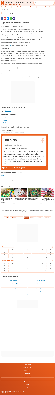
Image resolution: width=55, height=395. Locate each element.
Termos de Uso (27, 381)
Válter (9, 45)
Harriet (32, 217)
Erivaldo (5, 120)
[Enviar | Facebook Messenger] (8, 18)
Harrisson (46, 217)
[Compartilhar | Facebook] (2, 18)
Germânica (8, 111)
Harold (4, 122)
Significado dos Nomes (5, 9)
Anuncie (27, 379)
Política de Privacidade (27, 376)
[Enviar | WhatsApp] (11, 18)
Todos (46, 257)
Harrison (39, 217)
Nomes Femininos (8, 247)
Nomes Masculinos (14, 9)
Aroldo (2, 175)
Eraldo (4, 117)
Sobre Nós (27, 373)
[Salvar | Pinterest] (5, 18)
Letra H (20, 9)
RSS (27, 387)
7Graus (9, 392)
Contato (27, 384)
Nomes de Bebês (27, 370)
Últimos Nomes (27, 364)
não (19, 181)
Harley (7, 217)
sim (15, 181)
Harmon (14, 217)
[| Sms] (13, 18)
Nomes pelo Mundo (27, 367)
